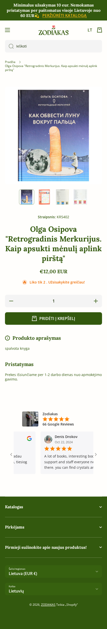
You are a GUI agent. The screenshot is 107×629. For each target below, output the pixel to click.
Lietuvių (16, 591)
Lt (90, 30)
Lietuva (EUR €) (23, 573)
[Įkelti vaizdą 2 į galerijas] (44, 197)
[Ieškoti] (9, 46)
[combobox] (53, 46)
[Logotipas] (53, 30)
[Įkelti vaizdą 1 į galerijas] (26, 197)
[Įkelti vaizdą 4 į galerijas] (80, 197)
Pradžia (10, 62)
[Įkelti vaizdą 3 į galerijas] (62, 197)
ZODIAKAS (48, 604)
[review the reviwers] (23, 439)
